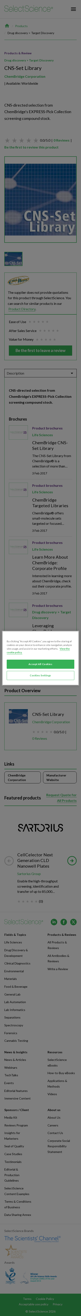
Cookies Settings (40, 675)
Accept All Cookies (40, 664)
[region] (40, 658)
